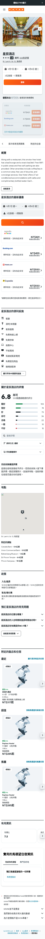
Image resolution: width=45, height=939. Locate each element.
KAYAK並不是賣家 (11, 909)
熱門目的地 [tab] (24, 862)
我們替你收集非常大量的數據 (17, 913)
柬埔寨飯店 (34, 931)
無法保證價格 (33, 901)
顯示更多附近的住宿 (36, 659)
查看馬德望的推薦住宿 (35, 762)
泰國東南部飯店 (13, 933)
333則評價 (24, 58)
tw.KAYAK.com (8, 931)
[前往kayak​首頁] (16, 9)
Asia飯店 (25, 931)
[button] (42, 3)
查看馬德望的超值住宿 (35, 710)
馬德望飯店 (11, 877)
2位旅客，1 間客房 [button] (13, 75)
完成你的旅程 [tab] (10, 862)
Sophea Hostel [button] (8, 743)
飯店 (17, 931)
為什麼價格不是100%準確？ (16, 918)
